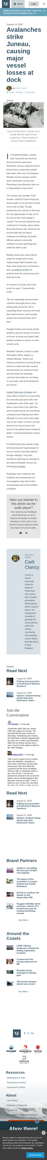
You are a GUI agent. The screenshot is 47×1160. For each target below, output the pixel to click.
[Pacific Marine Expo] (11, 1049)
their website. (20, 466)
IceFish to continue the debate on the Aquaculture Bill (28, 895)
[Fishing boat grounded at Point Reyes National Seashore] (10, 681)
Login (33, 4)
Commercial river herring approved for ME (27, 961)
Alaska (19, 92)
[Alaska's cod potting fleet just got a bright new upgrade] (10, 870)
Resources (15, 1072)
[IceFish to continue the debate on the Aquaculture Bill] (10, 894)
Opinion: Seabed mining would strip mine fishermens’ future (28, 698)
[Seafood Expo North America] (38, 1049)
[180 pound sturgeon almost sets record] (10, 983)
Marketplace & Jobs (16, 1078)
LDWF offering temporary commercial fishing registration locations (28, 949)
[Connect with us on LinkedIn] (26, 533)
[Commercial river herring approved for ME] (10, 961)
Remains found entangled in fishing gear (26, 972)
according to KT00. (20, 270)
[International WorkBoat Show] (25, 1049)
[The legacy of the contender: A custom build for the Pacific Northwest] (10, 881)
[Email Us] (20, 533)
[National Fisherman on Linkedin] (32, 1033)
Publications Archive (16, 1082)
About (11, 1095)
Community (29, 92)
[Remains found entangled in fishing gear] (10, 972)
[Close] (44, 1133)
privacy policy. (27, 1148)
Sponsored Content (16, 1087)
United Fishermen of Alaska (19, 392)
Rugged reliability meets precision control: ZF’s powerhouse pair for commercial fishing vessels (28, 908)
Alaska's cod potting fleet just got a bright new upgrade (27, 870)
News (11, 92)
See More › (23, 920)
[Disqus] (23, 752)
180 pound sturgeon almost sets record (27, 982)
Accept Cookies (35, 1155)
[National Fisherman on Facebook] (25, 1033)
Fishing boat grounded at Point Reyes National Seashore (28, 683)
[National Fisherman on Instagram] (28, 1033)
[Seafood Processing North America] (24, 1059)
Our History (12, 1100)
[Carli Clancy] (9, 88)
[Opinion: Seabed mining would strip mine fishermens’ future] (10, 694)
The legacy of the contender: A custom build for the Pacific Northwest (27, 882)
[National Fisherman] (5, 4)
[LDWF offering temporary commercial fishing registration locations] (10, 947)
